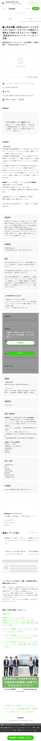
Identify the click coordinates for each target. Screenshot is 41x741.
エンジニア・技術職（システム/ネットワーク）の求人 (20, 629)
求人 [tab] (30, 19)
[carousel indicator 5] (24, 655)
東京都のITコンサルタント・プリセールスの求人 (18, 620)
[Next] (36, 63)
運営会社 (19, 669)
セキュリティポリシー (10, 672)
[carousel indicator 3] (20, 655)
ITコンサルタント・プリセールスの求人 (19, 638)
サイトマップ (20, 676)
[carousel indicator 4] (22, 655)
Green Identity (29, 676)
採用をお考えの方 (10, 669)
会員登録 (35, 8)
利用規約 (34, 672)
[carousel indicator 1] (17, 655)
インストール (34, 3)
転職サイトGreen (6, 688)
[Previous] (5, 63)
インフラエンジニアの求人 (14, 631)
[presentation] (20, 13)
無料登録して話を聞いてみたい (20, 738)
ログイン (28, 8)
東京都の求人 (6, 614)
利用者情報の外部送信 (24, 672)
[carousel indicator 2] (19, 655)
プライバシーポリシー (29, 669)
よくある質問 (11, 676)
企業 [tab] (10, 19)
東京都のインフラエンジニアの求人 (14, 618)
